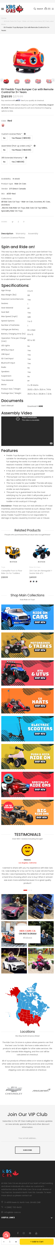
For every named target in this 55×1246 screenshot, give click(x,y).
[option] (6, 81)
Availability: (6, 178)
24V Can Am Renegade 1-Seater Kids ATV (12, 572)
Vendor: (4, 188)
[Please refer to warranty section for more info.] (26, 158)
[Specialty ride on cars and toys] (27, 784)
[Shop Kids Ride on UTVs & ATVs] (27, 673)
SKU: (3, 193)
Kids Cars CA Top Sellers (36, 208)
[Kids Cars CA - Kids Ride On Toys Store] (14, 9)
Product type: (7, 183)
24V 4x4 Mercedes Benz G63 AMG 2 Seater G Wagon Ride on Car (40, 573)
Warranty (20, 233)
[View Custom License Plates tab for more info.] (25, 134)
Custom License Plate (27, 133)
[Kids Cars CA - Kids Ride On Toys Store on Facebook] (18, 1233)
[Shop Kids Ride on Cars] (27, 617)
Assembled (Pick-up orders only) (26, 145)
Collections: (6, 198)
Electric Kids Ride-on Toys (13, 208)
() (49, 9)
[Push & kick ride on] (27, 756)
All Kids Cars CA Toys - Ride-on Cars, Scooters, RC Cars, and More (25, 203)
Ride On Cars (6, 567)
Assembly (33, 233)
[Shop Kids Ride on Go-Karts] (27, 701)
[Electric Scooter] (27, 728)
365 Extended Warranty (27, 157)
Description (7, 233)
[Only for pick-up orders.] (35, 146)
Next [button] (53, 80)
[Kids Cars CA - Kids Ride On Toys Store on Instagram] (23, 1233)
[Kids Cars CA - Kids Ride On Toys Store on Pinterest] (30, 1233)
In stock (13, 562)
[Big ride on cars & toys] (27, 812)
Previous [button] (2, 80)
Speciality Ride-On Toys (12, 211)
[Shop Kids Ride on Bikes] (27, 645)
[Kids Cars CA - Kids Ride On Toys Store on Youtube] (36, 1233)
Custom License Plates (13, 237)
